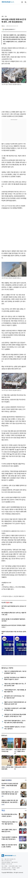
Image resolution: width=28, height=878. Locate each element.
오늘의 (7, 780)
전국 (6, 16)
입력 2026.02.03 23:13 (11, 26)
